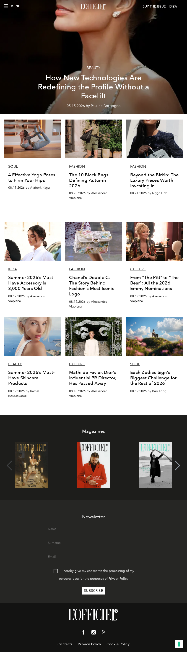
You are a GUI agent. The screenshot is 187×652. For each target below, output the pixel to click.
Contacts (64, 644)
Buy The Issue (154, 6)
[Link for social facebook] (83, 633)
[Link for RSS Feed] (103, 633)
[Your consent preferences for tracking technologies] (179, 644)
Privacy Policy (118, 579)
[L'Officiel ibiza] (93, 6)
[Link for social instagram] (93, 633)
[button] (177, 466)
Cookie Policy (118, 644)
